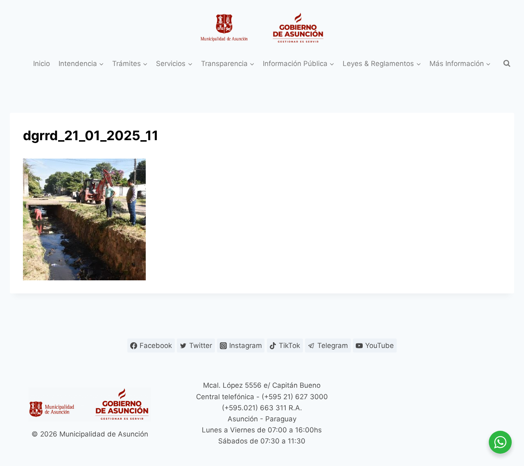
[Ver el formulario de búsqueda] (506, 63)
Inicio (41, 63)
